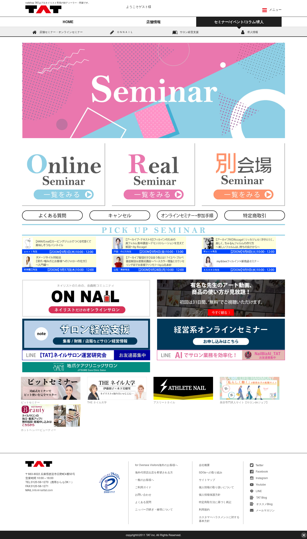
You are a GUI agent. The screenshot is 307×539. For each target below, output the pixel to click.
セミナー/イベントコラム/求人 (239, 21)
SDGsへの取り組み (210, 472)
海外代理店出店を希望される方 (154, 472)
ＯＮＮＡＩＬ (124, 32)
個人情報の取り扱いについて (216, 487)
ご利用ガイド (143, 487)
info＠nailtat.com (42, 490)
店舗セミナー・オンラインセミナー (61, 32)
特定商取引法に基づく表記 (215, 502)
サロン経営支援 (189, 32)
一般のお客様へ (144, 480)
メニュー (275, 9)
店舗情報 (153, 21)
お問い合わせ (143, 494)
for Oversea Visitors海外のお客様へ (156, 465)
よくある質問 (143, 502)
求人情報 (252, 32)
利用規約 (204, 509)
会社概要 (204, 465)
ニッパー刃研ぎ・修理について (154, 509)
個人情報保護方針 (209, 494)
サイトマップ (207, 480)
